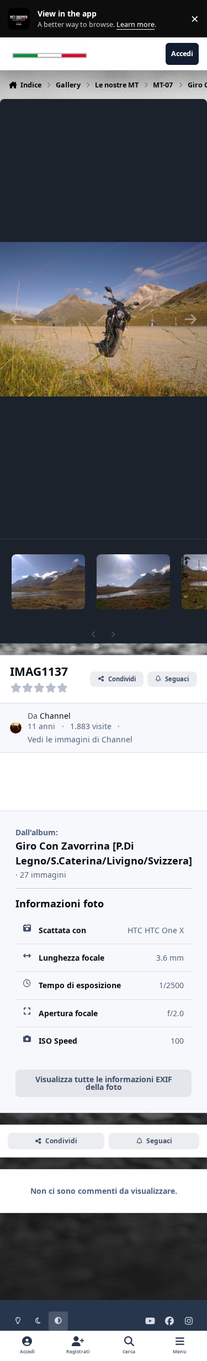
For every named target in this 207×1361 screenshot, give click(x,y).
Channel (55, 715)
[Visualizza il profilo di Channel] (16, 728)
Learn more (21, 19)
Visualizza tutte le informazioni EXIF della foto (103, 1083)
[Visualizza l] (48, 581)
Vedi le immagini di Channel (80, 739)
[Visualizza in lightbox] (103, 319)
